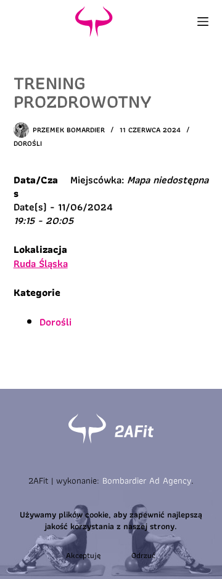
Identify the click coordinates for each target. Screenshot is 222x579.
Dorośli (28, 143)
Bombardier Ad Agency (146, 480)
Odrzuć (143, 555)
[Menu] (202, 21)
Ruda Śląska (41, 263)
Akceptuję (83, 555)
